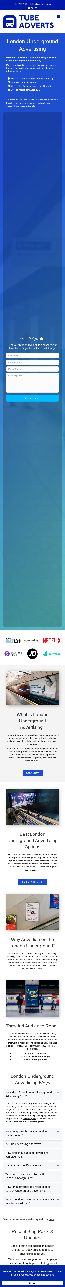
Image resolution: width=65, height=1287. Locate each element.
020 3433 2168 (20, 4)
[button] (32, 398)
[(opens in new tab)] (13, 640)
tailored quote (29, 1118)
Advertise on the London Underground (24, 99)
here (51, 1219)
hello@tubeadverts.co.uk (40, 4)
